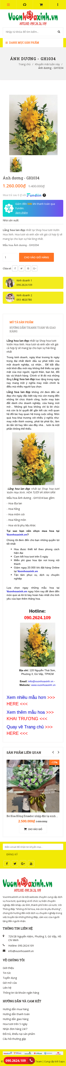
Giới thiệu (8, 968)
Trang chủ (25, 64)
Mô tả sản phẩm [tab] (21, 322)
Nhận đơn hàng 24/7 (15, 1029)
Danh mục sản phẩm (24, 42)
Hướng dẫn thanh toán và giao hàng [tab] (33, 329)
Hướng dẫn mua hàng (16, 1009)
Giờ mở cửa (10, 982)
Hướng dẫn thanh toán (16, 1014)
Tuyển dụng (10, 978)
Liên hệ (7, 987)
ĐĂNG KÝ (12, 854)
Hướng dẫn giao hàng (15, 1019)
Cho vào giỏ (34, 829)
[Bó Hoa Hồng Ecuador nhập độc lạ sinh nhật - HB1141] (33, 786)
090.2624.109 (16, 1060)
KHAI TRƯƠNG (22, 718)
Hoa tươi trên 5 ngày (15, 1024)
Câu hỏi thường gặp (14, 1039)
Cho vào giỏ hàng (36, 257)
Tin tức (7, 973)
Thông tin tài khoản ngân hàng (21, 992)
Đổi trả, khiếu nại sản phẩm (19, 1034)
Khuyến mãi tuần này (47, 64)
